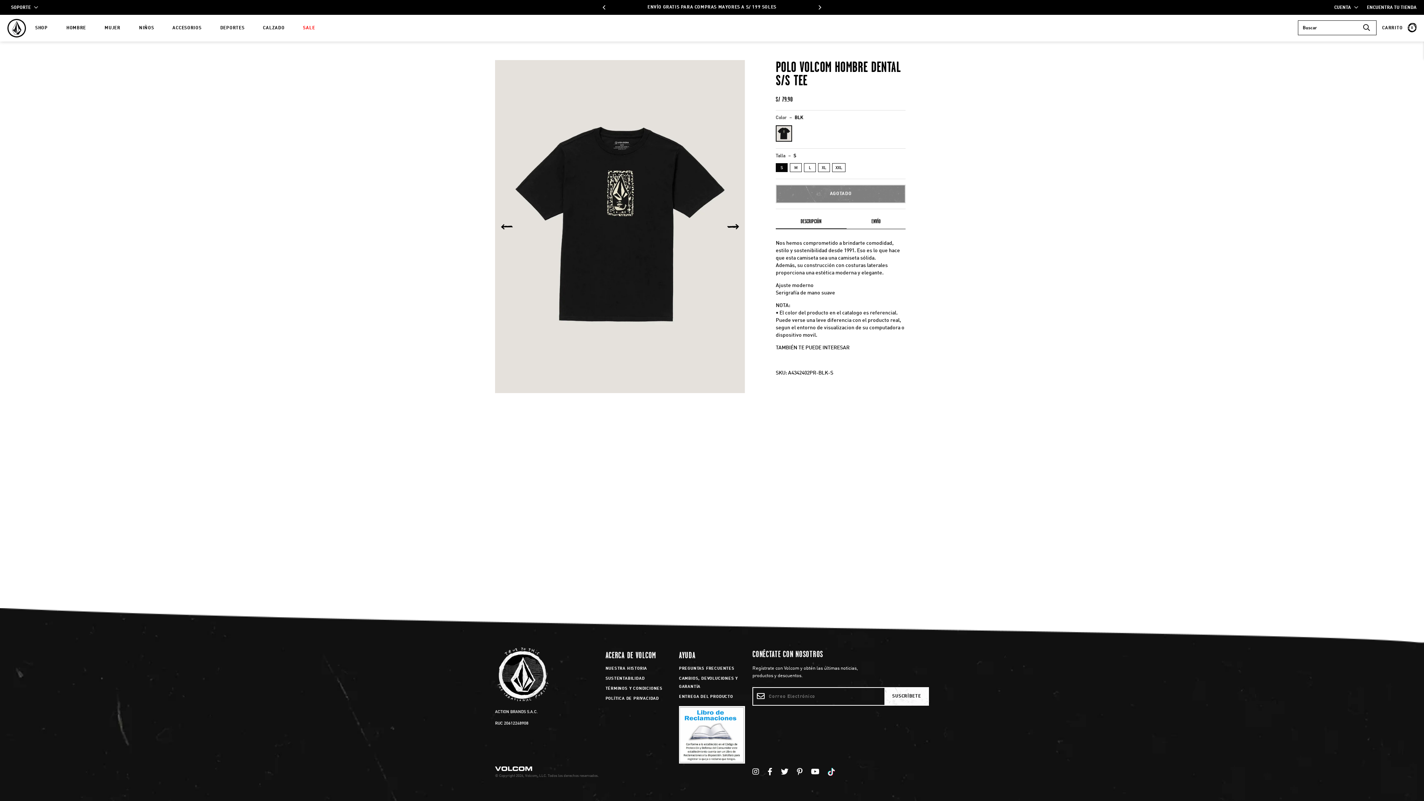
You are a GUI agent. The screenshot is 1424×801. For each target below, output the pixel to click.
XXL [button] (838, 168)
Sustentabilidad (625, 679)
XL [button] (824, 168)
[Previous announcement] (604, 7)
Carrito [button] (1397, 28)
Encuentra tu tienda (1392, 8)
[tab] (811, 223)
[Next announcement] (819, 7)
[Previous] (507, 226)
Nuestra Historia (626, 669)
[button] (784, 133)
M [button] (796, 168)
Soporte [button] (22, 8)
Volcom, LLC (535, 776)
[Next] (733, 226)
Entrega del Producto (706, 697)
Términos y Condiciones (634, 689)
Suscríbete (906, 696)
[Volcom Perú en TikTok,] (832, 772)
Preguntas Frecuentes (707, 669)
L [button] (810, 168)
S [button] (782, 168)
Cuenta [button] (1344, 8)
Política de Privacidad (632, 699)
